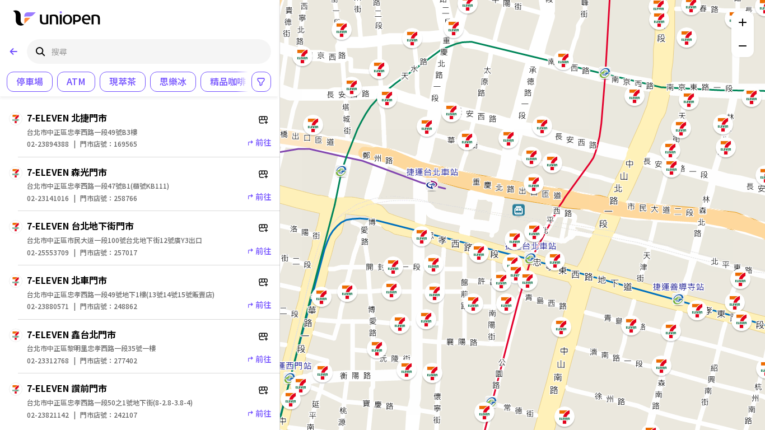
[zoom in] (742, 22)
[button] (691, 5)
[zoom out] (742, 46)
